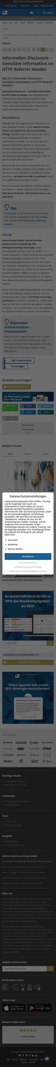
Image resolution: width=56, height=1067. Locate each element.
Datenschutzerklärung (29, 571)
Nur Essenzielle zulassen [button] (28, 563)
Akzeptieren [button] (28, 556)
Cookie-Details (15, 571)
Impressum (43, 571)
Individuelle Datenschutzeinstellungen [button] (28, 567)
